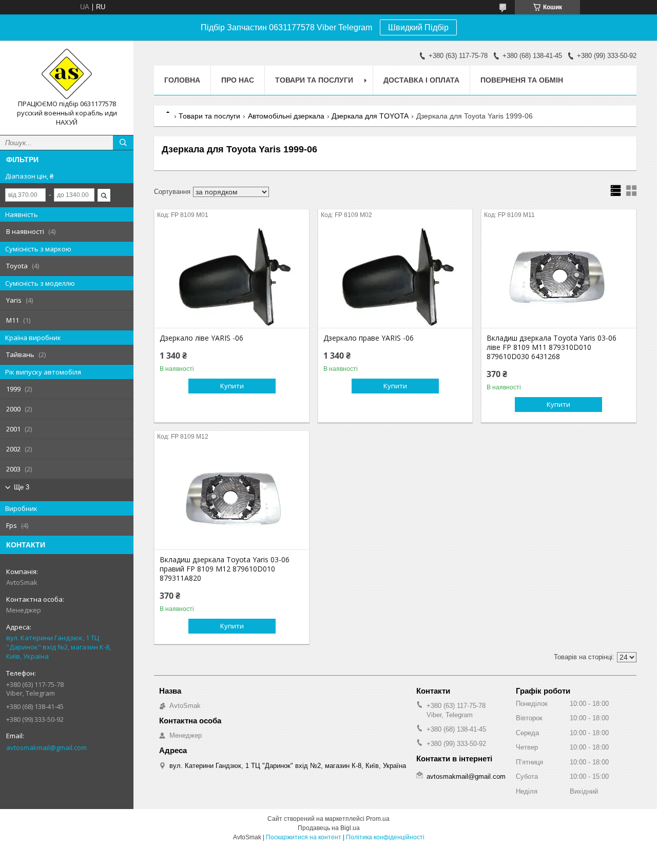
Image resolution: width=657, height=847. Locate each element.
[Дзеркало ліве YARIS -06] (231, 276)
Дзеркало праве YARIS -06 (368, 338)
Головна (182, 80)
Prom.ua (378, 818)
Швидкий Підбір (418, 27)
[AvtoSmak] (67, 74)
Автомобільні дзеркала (286, 116)
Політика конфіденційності (385, 837)
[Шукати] (123, 142)
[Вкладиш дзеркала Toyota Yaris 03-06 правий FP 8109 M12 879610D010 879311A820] (231, 498)
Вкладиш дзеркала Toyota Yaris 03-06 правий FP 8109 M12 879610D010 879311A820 (224, 569)
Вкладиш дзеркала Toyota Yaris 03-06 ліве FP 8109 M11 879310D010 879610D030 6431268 (551, 347)
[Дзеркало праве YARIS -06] (395, 276)
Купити (232, 385)
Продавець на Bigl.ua (329, 828)
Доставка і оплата (421, 80)
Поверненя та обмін (521, 80)
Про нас (237, 80)
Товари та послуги (314, 80)
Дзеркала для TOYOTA (370, 116)
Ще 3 (21, 487)
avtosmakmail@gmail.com (46, 747)
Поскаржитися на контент (303, 837)
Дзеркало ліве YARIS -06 (201, 338)
